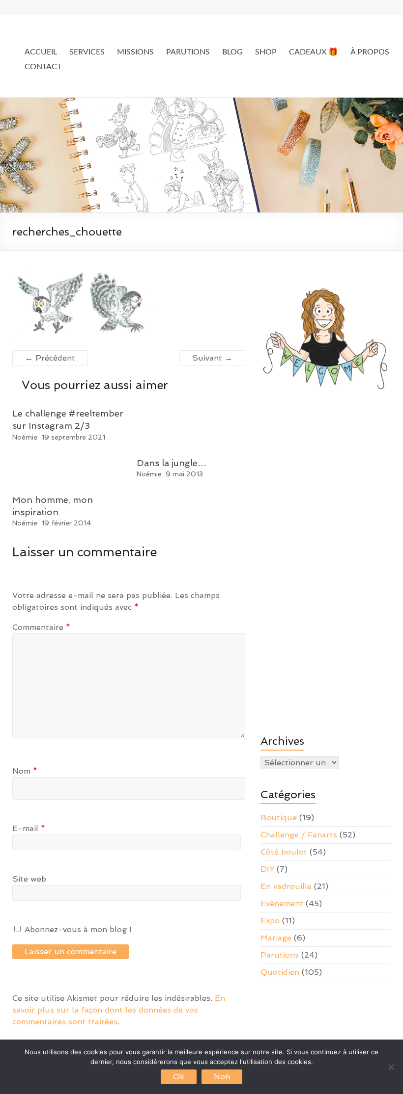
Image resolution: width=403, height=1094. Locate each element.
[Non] (391, 1067)
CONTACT (43, 67)
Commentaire (41, 627)
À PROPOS (369, 52)
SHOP (266, 52)
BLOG (232, 52)
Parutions (279, 955)
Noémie (24, 437)
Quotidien (279, 972)
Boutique (278, 817)
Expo (270, 920)
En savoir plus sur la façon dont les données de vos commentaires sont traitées (118, 1009)
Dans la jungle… (171, 463)
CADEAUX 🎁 (313, 52)
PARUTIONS (188, 52)
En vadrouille (286, 886)
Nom (24, 771)
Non (222, 1076)
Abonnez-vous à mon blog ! (77, 929)
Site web (29, 879)
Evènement (281, 903)
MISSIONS (135, 52)
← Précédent (50, 358)
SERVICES (87, 52)
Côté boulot (283, 852)
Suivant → (212, 358)
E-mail (28, 828)
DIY (267, 869)
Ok (178, 1076)
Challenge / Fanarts (298, 834)
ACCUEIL (41, 52)
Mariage (275, 937)
